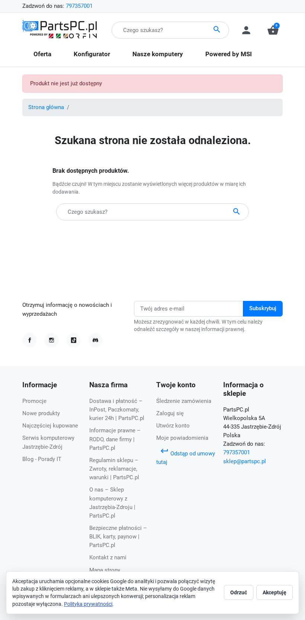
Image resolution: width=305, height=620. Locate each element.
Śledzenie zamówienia (183, 401)
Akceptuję (274, 592)
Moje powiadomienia (182, 438)
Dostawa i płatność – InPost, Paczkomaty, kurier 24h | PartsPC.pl (116, 410)
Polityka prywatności (88, 604)
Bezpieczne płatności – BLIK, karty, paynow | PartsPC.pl (118, 537)
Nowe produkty (41, 413)
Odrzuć (238, 592)
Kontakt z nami (107, 557)
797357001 (79, 6)
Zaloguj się (170, 413)
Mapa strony (104, 570)
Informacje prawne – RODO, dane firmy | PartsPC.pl (115, 439)
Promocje (34, 401)
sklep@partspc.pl (244, 461)
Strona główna (46, 107)
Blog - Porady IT (41, 459)
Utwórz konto (173, 425)
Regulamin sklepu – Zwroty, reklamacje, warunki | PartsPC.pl (114, 469)
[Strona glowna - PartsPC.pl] (59, 29)
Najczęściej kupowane (50, 425)
